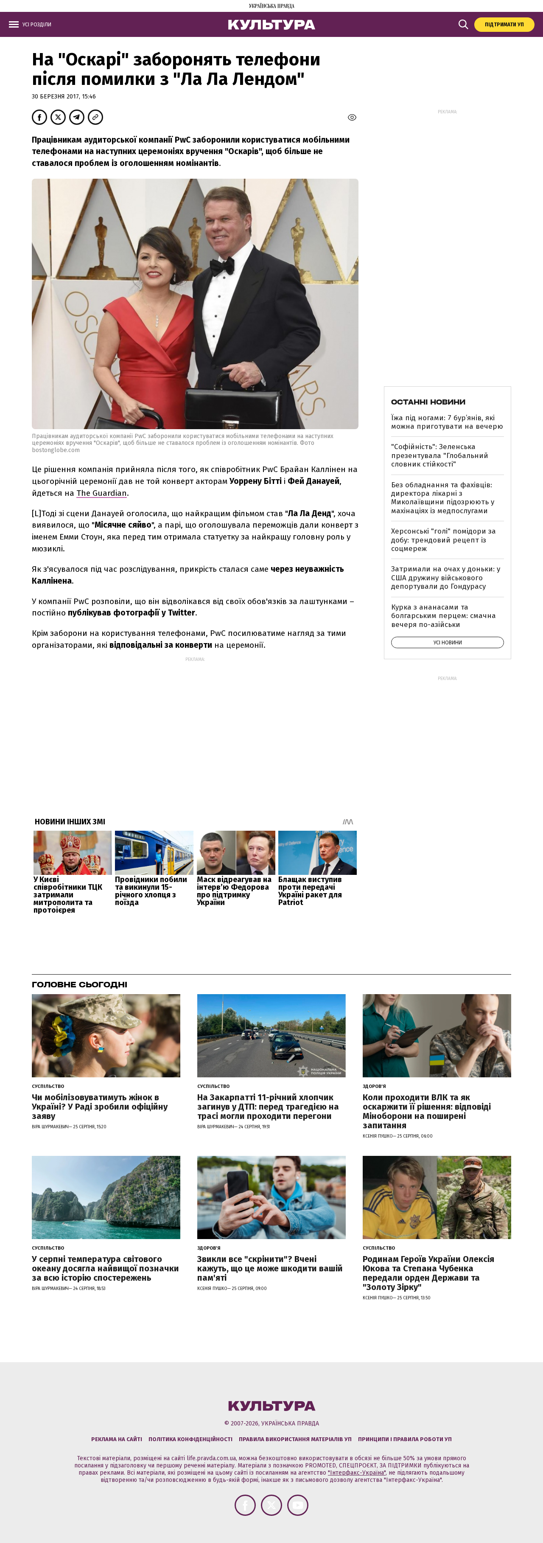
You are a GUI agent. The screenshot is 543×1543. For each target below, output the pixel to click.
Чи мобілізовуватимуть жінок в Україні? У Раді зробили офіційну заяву (100, 1106)
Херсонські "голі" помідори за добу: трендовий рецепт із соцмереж (443, 540)
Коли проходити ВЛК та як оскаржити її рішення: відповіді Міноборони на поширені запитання (427, 1111)
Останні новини (428, 402)
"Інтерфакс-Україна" (357, 1472)
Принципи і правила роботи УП (405, 1439)
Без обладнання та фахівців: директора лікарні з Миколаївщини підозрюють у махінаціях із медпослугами (442, 498)
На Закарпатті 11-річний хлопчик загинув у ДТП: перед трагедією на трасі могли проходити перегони (268, 1106)
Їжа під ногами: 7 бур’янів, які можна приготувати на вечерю (447, 422)
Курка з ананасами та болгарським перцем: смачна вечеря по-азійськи (443, 616)
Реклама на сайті (116, 1439)
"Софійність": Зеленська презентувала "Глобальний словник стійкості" (439, 455)
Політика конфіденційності (190, 1439)
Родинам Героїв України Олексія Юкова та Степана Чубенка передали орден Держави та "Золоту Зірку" (428, 1273)
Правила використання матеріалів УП (295, 1439)
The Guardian (101, 493)
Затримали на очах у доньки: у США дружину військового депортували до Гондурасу (445, 578)
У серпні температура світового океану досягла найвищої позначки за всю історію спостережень (105, 1268)
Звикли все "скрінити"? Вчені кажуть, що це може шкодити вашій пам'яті (270, 1268)
